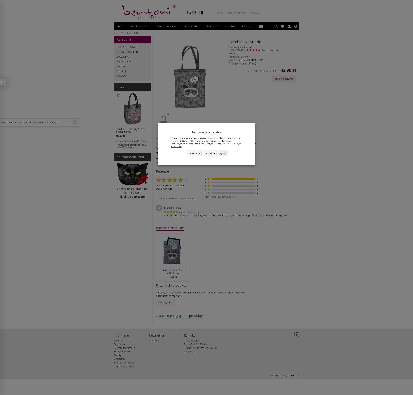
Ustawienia (194, 153)
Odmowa (210, 153)
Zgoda (223, 153)
